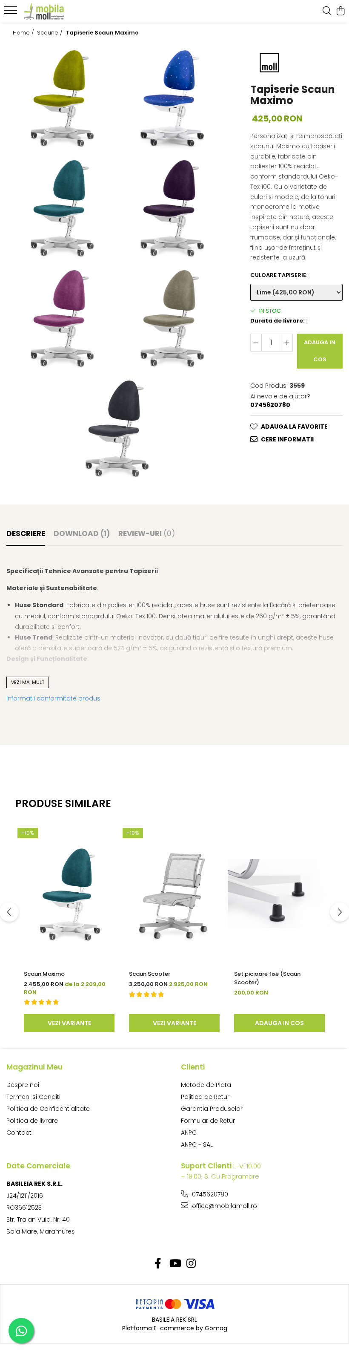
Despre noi (22, 1085)
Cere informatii (287, 439)
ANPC (189, 1132)
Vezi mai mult (27, 682)
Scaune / (50, 33)
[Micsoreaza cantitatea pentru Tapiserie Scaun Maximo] (256, 343)
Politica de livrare (32, 1120)
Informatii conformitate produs (53, 698)
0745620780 (209, 1194)
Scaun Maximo (44, 974)
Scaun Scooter (149, 974)
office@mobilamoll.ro (223, 1206)
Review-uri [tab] (146, 533)
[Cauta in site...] (327, 11)
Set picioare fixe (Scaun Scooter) (267, 978)
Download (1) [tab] (82, 533)
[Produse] (11, 12)
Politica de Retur (205, 1097)
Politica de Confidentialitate (48, 1108)
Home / (24, 33)
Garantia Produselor (212, 1108)
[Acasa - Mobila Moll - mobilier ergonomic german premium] (58, 11)
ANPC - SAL (197, 1144)
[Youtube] (174, 1263)
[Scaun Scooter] (174, 893)
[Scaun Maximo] (69, 893)
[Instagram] (191, 1263)
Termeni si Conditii (34, 1097)
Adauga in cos (319, 350)
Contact (18, 1132)
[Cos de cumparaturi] (340, 11)
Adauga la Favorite (294, 426)
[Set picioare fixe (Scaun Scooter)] (279, 893)
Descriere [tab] (25, 533)
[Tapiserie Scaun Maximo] (61, 97)
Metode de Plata (206, 1085)
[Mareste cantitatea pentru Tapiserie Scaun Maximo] (287, 343)
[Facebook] (158, 1263)
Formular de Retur (208, 1120)
